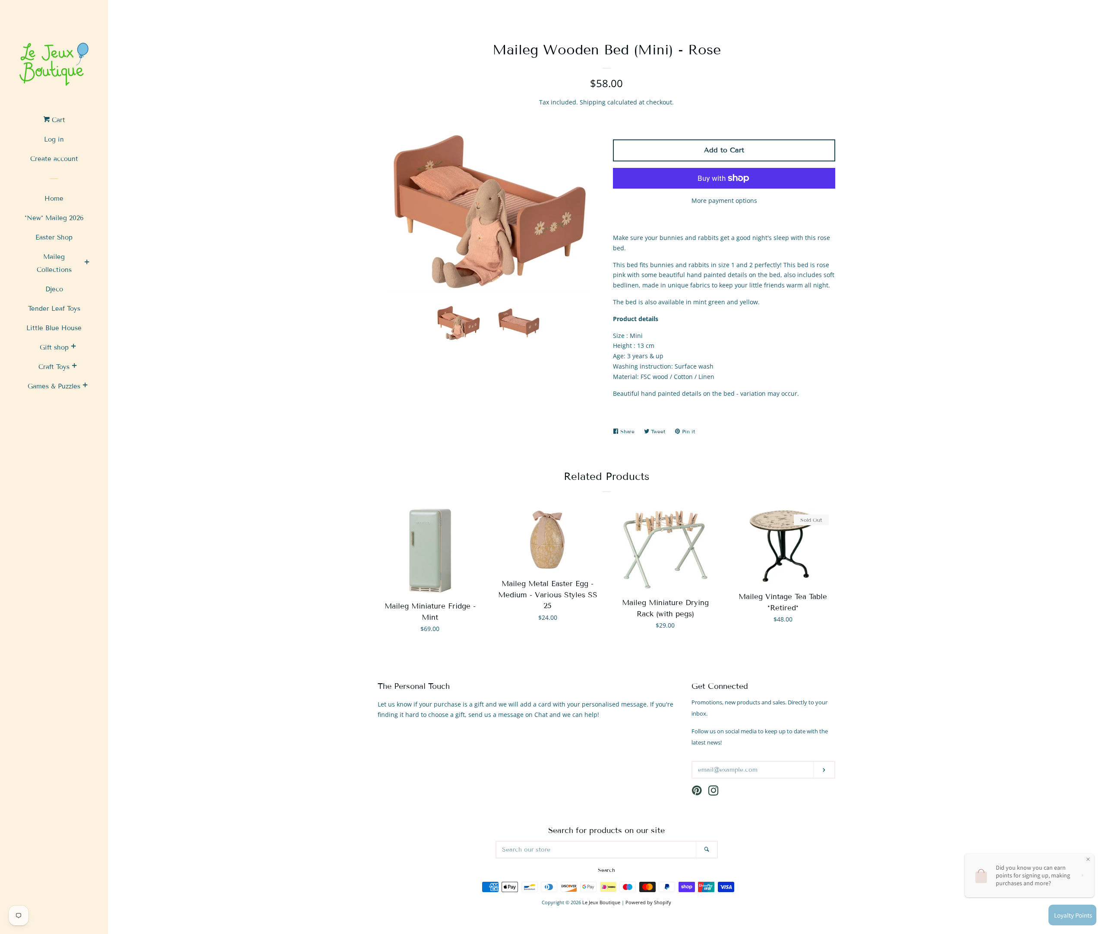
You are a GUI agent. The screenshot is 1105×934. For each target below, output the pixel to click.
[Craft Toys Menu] (74, 366)
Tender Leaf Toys (54, 308)
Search (606, 870)
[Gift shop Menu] (73, 347)
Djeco (54, 289)
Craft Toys (53, 367)
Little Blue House (54, 328)
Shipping (593, 102)
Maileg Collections (54, 263)
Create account (54, 159)
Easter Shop (54, 237)
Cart (57, 120)
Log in (54, 139)
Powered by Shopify (648, 902)
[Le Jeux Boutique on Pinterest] (696, 792)
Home (53, 198)
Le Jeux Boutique (601, 902)
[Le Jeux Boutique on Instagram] (713, 792)
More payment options (724, 200)
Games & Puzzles (54, 386)
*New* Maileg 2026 (54, 218)
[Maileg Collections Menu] (87, 263)
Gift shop (54, 347)
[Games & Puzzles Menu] (85, 386)
